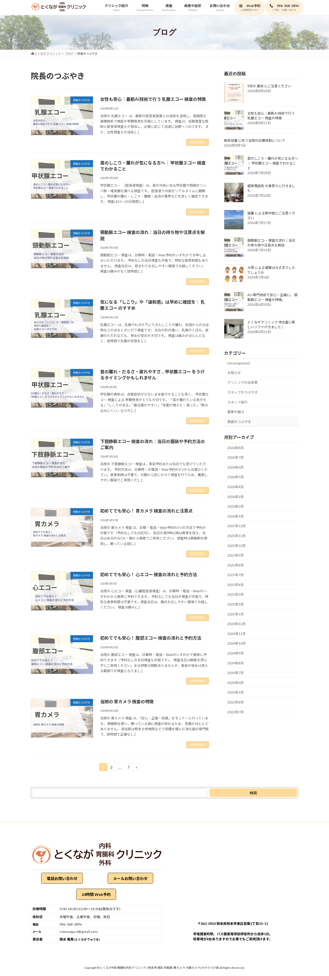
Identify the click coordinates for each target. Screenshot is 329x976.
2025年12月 (236, 526)
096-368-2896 (70, 924)
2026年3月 (235, 496)
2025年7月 (235, 575)
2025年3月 (235, 594)
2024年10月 (236, 643)
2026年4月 (235, 487)
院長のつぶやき (239, 421)
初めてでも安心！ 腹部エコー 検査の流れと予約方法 (150, 638)
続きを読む (197, 142)
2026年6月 (235, 467)
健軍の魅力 (235, 412)
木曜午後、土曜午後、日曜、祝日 (84, 917)
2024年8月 (235, 663)
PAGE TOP (317, 942)
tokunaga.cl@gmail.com (78, 931)
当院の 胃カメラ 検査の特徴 (127, 701)
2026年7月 (235, 457)
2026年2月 (235, 506)
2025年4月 (235, 584)
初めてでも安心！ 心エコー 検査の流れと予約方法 (148, 574)
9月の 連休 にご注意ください (269, 86)
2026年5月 (235, 477)
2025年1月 (235, 614)
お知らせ (234, 372)
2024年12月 (236, 624)
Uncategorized (238, 363)
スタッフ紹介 (237, 402)
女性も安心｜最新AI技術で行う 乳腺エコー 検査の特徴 (153, 99)
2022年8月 (235, 702)
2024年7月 (235, 673)
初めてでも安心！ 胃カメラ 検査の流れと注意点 (146, 510)
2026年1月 (235, 516)
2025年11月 (236, 536)
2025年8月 (235, 565)
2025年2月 (235, 604)
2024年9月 (235, 653)
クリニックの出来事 (242, 382)
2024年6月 (235, 682)
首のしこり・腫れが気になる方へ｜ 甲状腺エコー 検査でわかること (272, 163)
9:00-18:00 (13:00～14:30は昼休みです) (89, 909)
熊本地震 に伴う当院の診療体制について (254, 140)
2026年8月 (235, 447)
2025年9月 (235, 555)
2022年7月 (235, 712)
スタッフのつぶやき (242, 392)
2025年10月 (236, 545)
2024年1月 (235, 692)
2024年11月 (236, 633)
